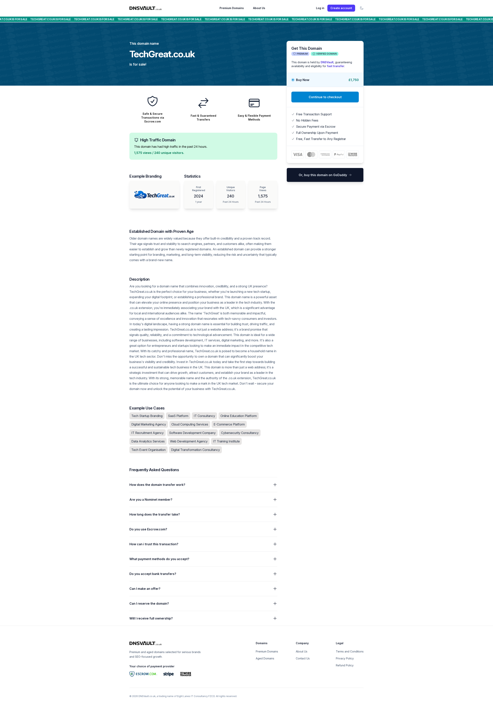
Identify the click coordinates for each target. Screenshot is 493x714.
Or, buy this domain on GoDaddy (323, 175)
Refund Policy (345, 665)
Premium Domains (232, 8)
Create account (341, 8)
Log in (320, 8)
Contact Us (303, 658)
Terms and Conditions (350, 651)
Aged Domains (265, 658)
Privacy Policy (345, 658)
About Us (259, 8)
